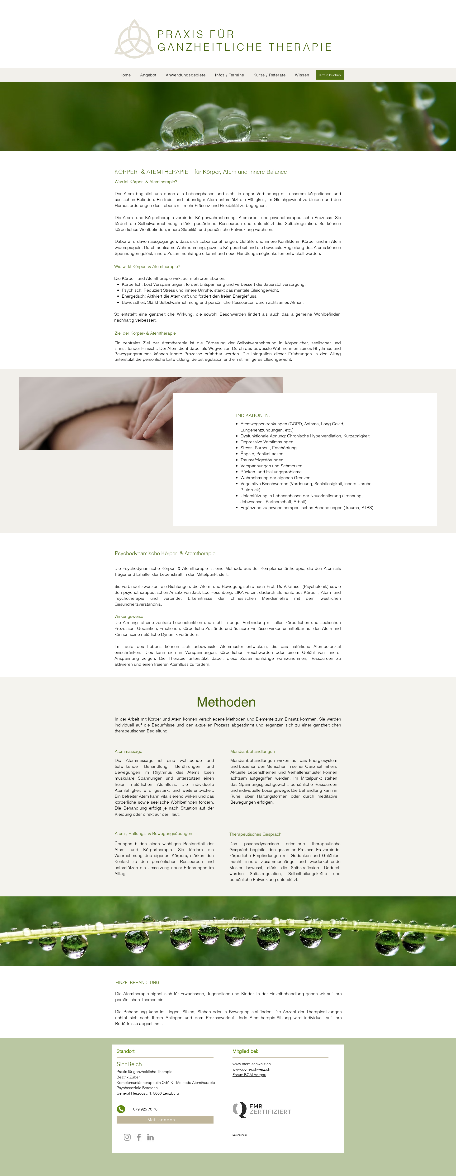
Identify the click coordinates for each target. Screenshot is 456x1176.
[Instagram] (127, 1137)
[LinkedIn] (150, 1137)
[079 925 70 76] (121, 1109)
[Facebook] (138, 1137)
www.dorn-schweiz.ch (251, 1069)
